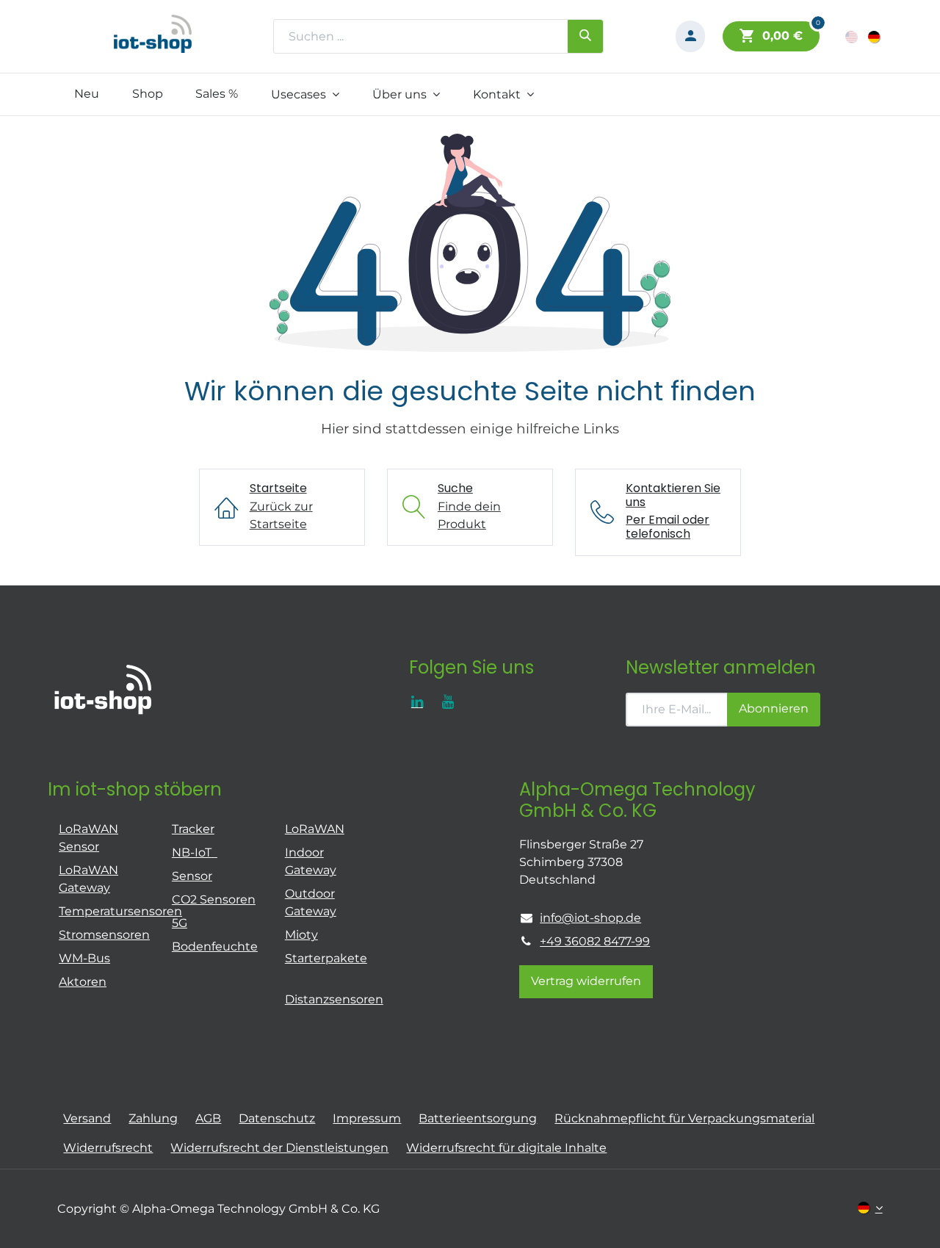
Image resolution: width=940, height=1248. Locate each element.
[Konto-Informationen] (690, 36)
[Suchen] (585, 36)
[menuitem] (86, 94)
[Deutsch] (875, 36)
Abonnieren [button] (774, 708)
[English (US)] (852, 36)
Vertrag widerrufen (586, 981)
